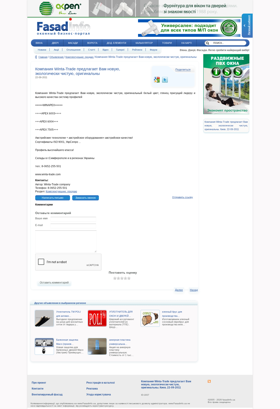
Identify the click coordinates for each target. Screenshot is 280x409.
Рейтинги (137, 49)
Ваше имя (41, 218)
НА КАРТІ (186, 43)
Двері (55, 43)
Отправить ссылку (182, 197)
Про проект (39, 382)
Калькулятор (144, 43)
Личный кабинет (249, 25)
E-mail (39, 225)
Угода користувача (98, 394)
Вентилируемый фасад (47, 394)
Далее (179, 290)
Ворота (92, 43)
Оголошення (73, 49)
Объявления (56, 57)
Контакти (37, 388)
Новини (42, 49)
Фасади (73, 43)
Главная (42, 57)
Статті (91, 49)
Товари (167, 43)
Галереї (120, 49)
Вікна (39, 43)
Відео (105, 49)
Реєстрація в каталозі (100, 382)
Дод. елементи (116, 43)
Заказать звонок (85, 197)
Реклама (92, 388)
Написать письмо (52, 197)
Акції (56, 49)
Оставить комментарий (54, 282)
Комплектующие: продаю (79, 57)
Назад (194, 290)
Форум (153, 49)
